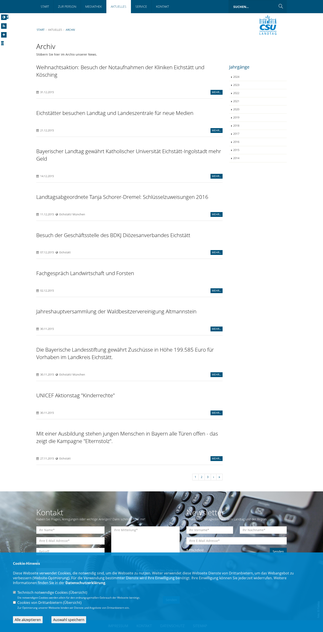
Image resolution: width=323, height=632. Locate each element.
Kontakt (162, 6)
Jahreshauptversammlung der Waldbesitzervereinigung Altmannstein (116, 311)
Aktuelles (118, 6)
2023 (236, 85)
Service (141, 6)
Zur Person (67, 6)
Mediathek (93, 6)
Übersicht (78, 592)
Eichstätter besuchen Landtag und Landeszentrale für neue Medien (114, 112)
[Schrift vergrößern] (4, 35)
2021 (236, 101)
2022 (236, 93)
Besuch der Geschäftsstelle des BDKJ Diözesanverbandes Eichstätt (113, 235)
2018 (236, 125)
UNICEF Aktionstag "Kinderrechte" (75, 395)
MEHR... (216, 92)
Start (45, 6)
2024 (236, 77)
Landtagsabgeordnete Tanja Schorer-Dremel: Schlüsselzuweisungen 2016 (122, 196)
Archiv (70, 29)
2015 (236, 150)
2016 (236, 142)
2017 (236, 134)
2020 (236, 109)
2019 (236, 117)
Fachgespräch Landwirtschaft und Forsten (85, 273)
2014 (236, 158)
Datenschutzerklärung (85, 582)
